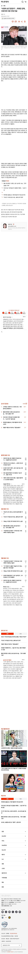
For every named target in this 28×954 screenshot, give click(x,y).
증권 (3, 831)
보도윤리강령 (8, 941)
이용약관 (16, 936)
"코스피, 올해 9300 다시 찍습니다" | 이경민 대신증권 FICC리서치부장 (13, 769)
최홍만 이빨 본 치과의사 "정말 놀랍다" (12, 427)
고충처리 (3, 941)
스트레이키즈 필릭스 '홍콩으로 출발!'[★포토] (11, 748)
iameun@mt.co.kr (12, 226)
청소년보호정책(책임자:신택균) (7, 936)
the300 (4, 836)
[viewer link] (25, 43)
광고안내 (3, 938)
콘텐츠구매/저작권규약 (14, 938)
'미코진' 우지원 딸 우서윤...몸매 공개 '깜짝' (13, 197)
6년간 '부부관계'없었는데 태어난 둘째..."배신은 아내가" (13, 637)
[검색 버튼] (22, 1)
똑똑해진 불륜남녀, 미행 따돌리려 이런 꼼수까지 (14, 195)
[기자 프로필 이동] (4, 225)
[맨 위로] (25, 948)
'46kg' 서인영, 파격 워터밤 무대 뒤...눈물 (12, 521)
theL (3, 840)
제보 (3, 882)
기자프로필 (4, 877)
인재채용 (7, 933)
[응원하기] (13, 224)
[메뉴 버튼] (25, 1)
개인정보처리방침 (13, 933)
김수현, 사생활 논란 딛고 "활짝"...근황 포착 (11, 822)
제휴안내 (7, 938)
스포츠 (3, 868)
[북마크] (25, 22)
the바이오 (4, 845)
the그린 (4, 850)
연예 (4, 5)
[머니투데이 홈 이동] (6, 896)
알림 (3, 887)
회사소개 (3, 933)
